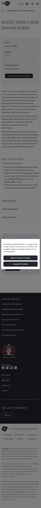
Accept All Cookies (20, 264)
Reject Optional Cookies (20, 258)
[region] (20, 254)
